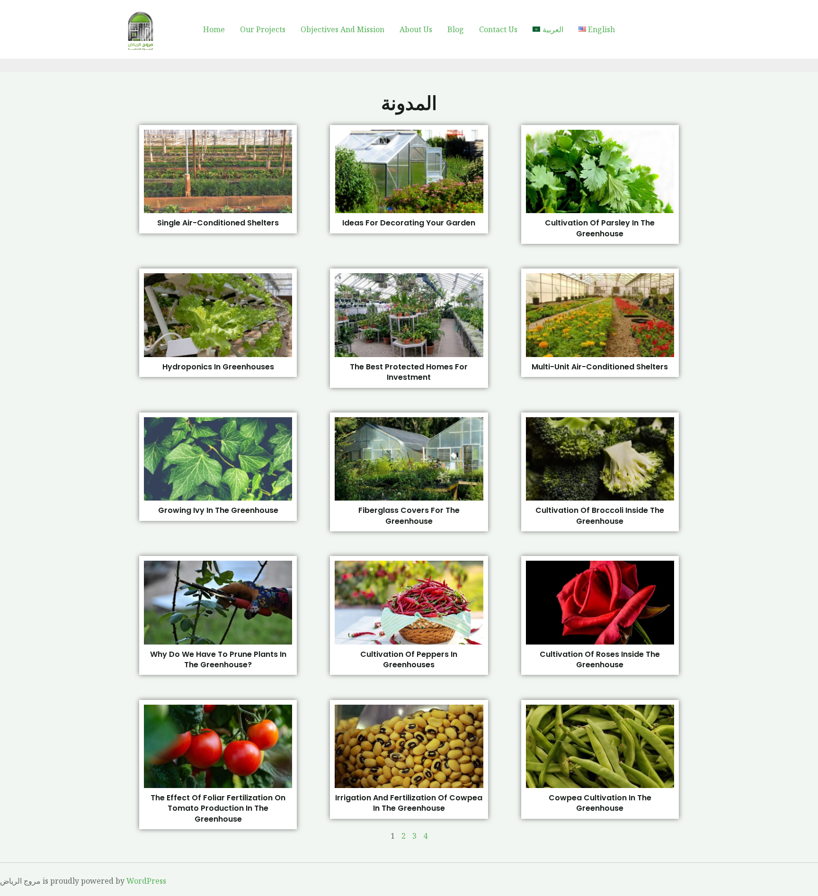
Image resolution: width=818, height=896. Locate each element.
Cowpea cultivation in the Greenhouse (600, 803)
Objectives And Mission (342, 29)
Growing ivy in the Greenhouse (218, 510)
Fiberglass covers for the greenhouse (409, 515)
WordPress (146, 881)
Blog (455, 29)
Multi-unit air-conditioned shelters (600, 366)
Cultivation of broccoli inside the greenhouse (599, 515)
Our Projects (262, 29)
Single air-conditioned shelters (218, 222)
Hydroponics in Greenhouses (218, 366)
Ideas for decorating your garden (408, 222)
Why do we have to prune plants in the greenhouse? (218, 659)
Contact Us (498, 29)
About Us (416, 29)
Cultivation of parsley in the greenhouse (600, 228)
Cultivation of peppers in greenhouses (408, 659)
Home (214, 29)
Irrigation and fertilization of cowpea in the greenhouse (408, 803)
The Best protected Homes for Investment (409, 372)
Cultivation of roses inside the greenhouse (600, 659)
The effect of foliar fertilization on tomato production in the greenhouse (218, 808)
